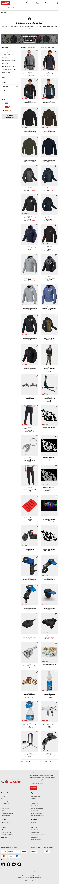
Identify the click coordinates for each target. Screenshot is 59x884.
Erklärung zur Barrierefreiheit (37, 834)
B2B (2, 798)
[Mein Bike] (37, 3)
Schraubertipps (34, 803)
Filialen (2, 825)
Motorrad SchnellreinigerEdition (30, 724)
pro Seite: (30, 47)
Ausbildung (4, 827)
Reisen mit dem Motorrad (37, 808)
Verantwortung (4, 837)
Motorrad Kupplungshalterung (29, 579)
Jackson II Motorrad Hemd (30, 131)
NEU (7, 103)
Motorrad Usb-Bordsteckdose (29, 637)
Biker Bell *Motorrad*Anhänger (30, 665)
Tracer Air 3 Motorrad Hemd (30, 368)
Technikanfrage (5, 801)
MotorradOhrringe (30, 398)
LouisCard (3, 810)
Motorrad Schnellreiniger (49, 694)
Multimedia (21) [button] (6, 63)
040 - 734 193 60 (12, 782)
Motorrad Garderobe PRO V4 (30, 754)
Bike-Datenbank (5, 803)
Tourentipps (33, 798)
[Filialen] (27, 3)
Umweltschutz (34, 837)
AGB (32, 825)
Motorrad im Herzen (35, 805)
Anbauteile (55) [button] (6, 72)
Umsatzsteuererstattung (7, 834)
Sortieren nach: (43, 47)
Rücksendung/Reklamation (7, 813)
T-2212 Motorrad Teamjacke (30, 102)
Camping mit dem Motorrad (37, 815)
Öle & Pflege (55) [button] (6, 54)
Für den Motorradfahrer (36, 813)
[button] (56, 8)
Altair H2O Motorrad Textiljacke (29, 248)
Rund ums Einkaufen (6, 832)
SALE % (7, 107)
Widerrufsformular (35, 832)
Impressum (33, 822)
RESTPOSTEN (9, 110)
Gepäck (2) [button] (5, 57)
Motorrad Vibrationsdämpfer (49, 637)
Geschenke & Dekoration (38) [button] (9, 66)
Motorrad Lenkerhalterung (49, 579)
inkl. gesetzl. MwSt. (29, 875)
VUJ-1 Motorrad (49, 73)
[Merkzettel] (46, 3)
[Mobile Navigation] (2, 8)
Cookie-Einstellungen (36, 839)
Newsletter (3, 805)
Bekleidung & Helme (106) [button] (8, 52)
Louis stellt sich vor (5, 822)
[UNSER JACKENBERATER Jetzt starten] (29, 39)
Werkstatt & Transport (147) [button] (9, 69)
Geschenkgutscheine (6, 808)
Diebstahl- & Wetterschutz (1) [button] (9, 60)
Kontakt (3, 796)
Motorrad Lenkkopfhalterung (30, 608)
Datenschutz (34, 827)
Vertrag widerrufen (5, 815)
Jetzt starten (28, 40)
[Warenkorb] (56, 3)
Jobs (2, 829)
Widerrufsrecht (34, 829)
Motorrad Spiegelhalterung (49, 608)
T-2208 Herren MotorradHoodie (30, 73)
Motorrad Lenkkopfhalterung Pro (49, 754)
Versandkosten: (21, 877)
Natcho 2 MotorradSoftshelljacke (30, 189)
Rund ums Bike (34, 810)
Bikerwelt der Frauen (35, 796)
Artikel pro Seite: (25, 761)
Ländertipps (33, 801)
